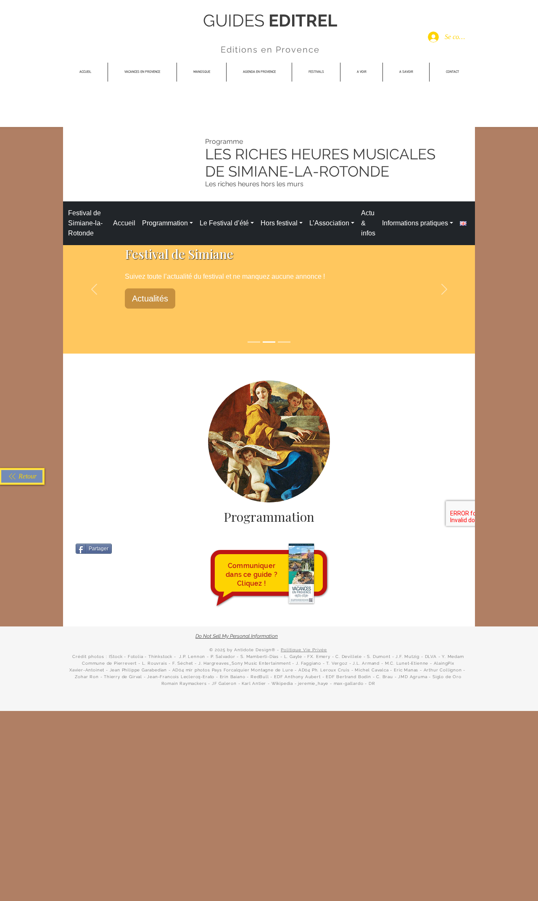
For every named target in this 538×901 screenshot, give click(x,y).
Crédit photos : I (91, 656)
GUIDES (236, 20)
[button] (316, 72)
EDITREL (303, 20)
